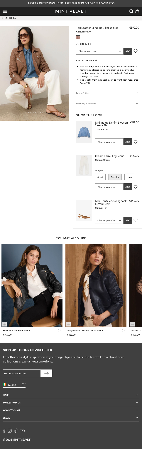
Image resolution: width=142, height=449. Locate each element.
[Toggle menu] (5, 11)
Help (6, 395)
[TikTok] (15, 430)
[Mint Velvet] (71, 11)
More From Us (12, 402)
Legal (6, 417)
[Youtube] (22, 430)
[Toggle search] (131, 11)
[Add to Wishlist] (135, 51)
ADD (127, 51)
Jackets (10, 18)
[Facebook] (4, 431)
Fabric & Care (83, 92)
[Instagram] (10, 431)
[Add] (6, 322)
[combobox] (100, 51)
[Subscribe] (46, 373)
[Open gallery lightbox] (34, 73)
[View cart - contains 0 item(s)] (137, 11)
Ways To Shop (11, 410)
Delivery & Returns (86, 103)
